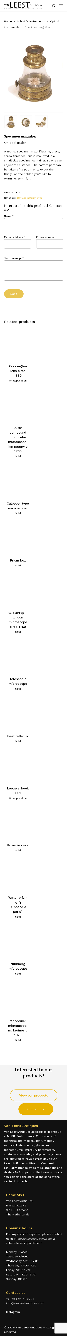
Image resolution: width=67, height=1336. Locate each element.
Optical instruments (29, 197)
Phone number (45, 237)
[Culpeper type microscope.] (18, 481)
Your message (14, 258)
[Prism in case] (18, 822)
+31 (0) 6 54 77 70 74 (20, 1298)
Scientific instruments (31, 21)
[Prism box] (18, 538)
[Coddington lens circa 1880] (18, 343)
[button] (61, 6)
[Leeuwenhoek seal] (18, 766)
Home (8, 21)
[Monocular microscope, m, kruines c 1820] (18, 998)
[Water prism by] (18, 875)
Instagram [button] (13, 1312)
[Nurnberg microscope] (18, 941)
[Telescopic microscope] (18, 656)
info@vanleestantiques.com (33, 1238)
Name (9, 216)
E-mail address (14, 237)
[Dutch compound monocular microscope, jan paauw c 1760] (18, 405)
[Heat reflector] (18, 713)
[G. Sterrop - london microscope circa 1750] (18, 590)
